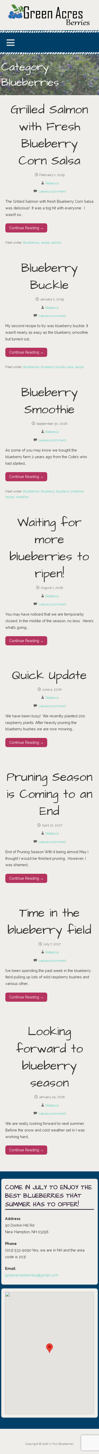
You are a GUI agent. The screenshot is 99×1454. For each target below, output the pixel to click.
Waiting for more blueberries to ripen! (49, 548)
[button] (10, 42)
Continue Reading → (26, 228)
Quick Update (49, 675)
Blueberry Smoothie (49, 401)
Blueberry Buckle (49, 277)
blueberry (47, 491)
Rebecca (52, 183)
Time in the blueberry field (49, 922)
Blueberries (31, 242)
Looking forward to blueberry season (49, 1057)
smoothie (21, 497)
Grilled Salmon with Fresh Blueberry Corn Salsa (49, 135)
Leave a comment (52, 191)
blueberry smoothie (69, 491)
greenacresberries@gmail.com (31, 1275)
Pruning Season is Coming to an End (49, 794)
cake (70, 367)
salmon (56, 242)
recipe (45, 242)
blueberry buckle (53, 367)
